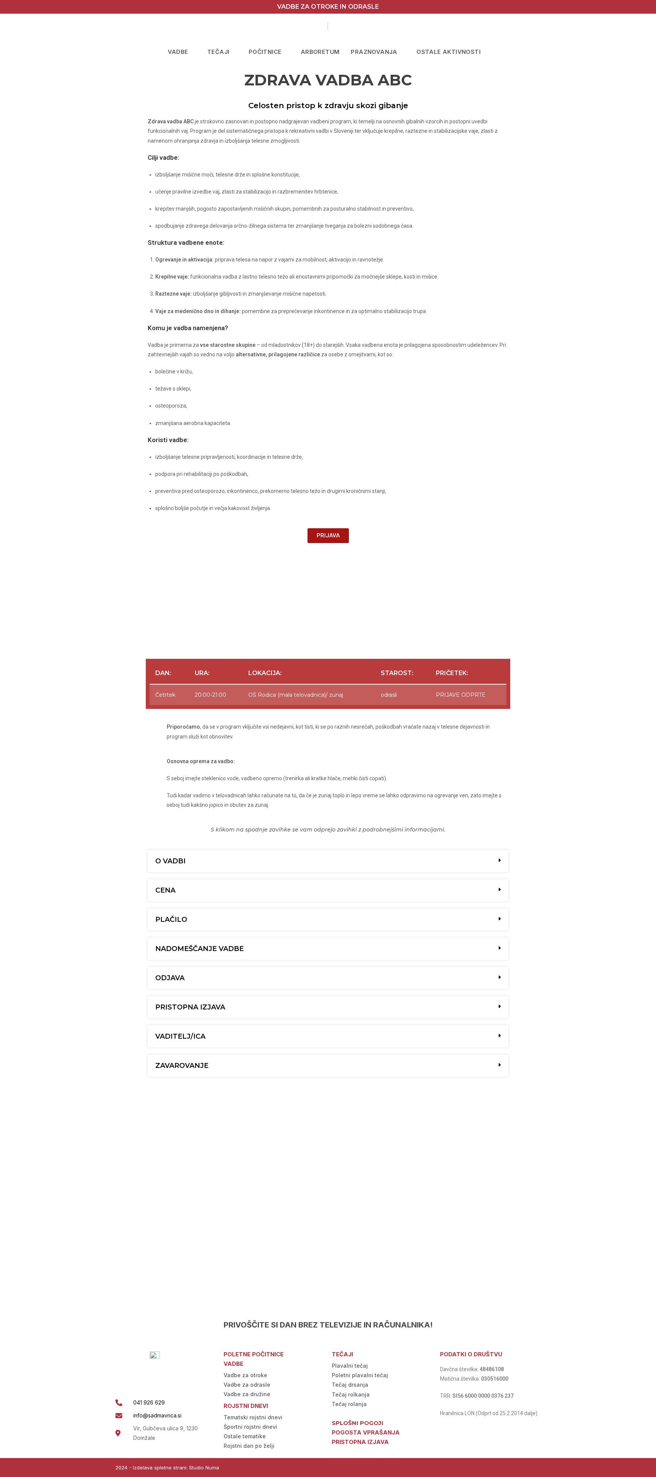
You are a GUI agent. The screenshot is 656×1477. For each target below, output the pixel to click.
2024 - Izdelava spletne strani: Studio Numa (167, 1467)
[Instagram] (538, 1468)
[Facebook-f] (523, 1468)
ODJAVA (169, 978)
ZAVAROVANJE (181, 1065)
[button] (328, 861)
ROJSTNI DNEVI (246, 1405)
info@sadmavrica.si (157, 1415)
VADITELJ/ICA (180, 1036)
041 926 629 (149, 1402)
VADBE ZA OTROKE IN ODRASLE (328, 6)
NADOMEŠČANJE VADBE (199, 949)
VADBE (178, 51)
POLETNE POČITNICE (254, 1354)
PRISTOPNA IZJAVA (190, 1007)
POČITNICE (265, 51)
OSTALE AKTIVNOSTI (448, 51)
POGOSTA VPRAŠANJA (366, 1432)
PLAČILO (171, 919)
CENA (165, 890)
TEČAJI (218, 51)
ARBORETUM (320, 51)
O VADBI (170, 861)
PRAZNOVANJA (374, 51)
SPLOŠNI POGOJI (357, 1423)
